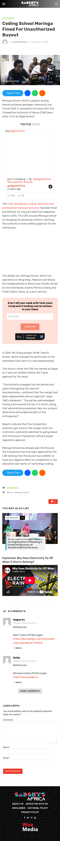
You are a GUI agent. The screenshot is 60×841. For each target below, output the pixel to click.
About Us (17, 804)
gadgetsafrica (16, 185)
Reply (19, 648)
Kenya (10, 492)
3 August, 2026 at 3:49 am (25, 623)
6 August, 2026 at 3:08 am (24, 661)
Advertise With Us (37, 804)
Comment (8, 720)
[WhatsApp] (35, 93)
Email (6, 758)
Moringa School (22, 492)
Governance (8, 18)
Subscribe (30, 326)
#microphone (15, 182)
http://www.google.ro (25, 677)
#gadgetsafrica (42, 179)
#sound (27, 182)
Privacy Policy (30, 812)
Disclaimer (19, 808)
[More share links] (42, 93)
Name (6, 747)
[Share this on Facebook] (27, 93)
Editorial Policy (38, 808)
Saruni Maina (20, 42)
